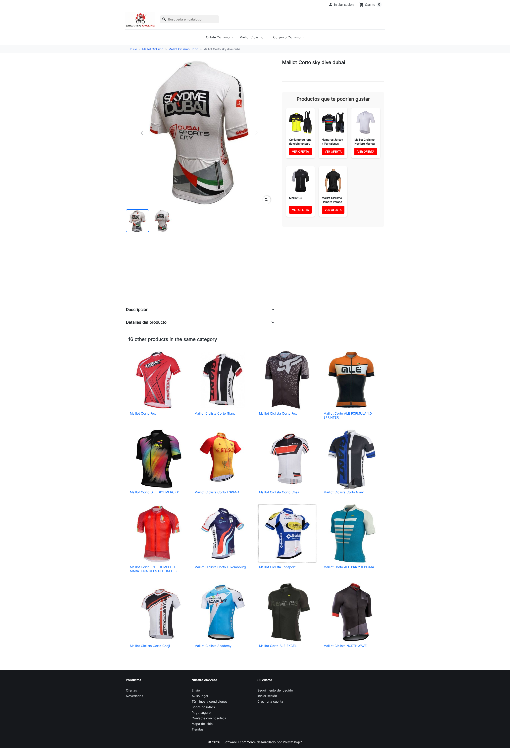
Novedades (134, 696)
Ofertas (131, 690)
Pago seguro (201, 713)
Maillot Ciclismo (251, 37)
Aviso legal (200, 696)
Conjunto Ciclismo (287, 37)
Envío (196, 690)
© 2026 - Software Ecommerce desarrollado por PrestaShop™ (255, 742)
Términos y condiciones (209, 701)
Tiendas (197, 729)
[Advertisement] (200, 274)
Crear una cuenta (270, 701)
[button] (341, 4)
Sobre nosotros (203, 707)
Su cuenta (264, 680)
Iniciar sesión (267, 696)
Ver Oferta (300, 151)
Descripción (137, 309)
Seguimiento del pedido (275, 690)
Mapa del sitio (202, 724)
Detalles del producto (146, 322)
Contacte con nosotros (209, 718)
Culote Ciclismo (218, 37)
